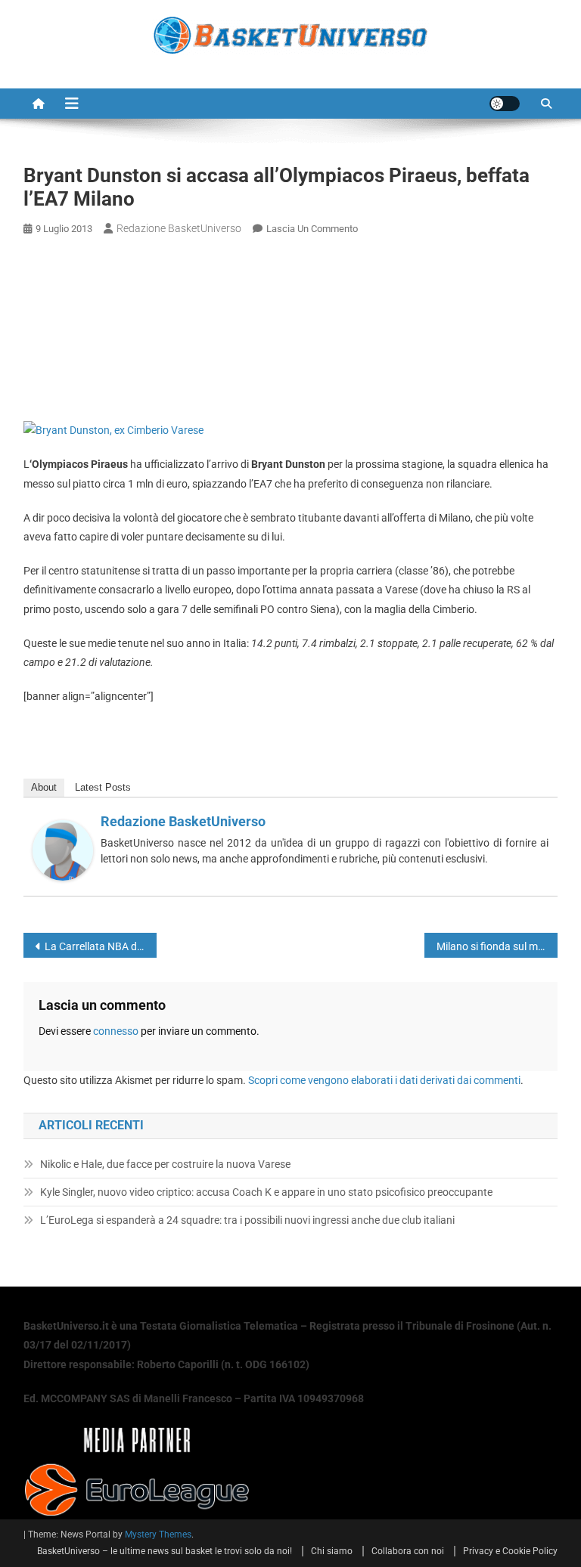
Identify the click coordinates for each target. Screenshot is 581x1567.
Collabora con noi (407, 1551)
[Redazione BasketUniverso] (63, 849)
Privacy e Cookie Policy (510, 1551)
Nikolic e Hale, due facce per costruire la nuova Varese (165, 1164)
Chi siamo (332, 1551)
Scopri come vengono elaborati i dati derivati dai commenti (384, 1080)
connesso (115, 1031)
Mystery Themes (158, 1534)
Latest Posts (103, 787)
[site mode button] (504, 103)
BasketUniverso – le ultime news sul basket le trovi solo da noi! (164, 1551)
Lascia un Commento (312, 228)
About (44, 787)
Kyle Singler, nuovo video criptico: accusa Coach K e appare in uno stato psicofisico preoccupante (266, 1192)
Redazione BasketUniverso (179, 228)
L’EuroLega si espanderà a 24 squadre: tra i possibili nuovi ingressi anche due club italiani (247, 1220)
